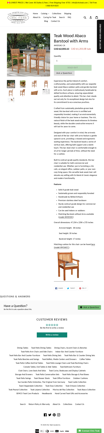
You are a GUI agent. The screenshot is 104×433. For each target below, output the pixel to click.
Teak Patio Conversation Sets (47, 375)
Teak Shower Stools (42, 378)
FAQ (69, 17)
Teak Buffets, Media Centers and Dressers (59, 359)
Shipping (67, 14)
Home (35, 14)
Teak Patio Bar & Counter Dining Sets (79, 356)
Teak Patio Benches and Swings (26, 359)
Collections (56, 14)
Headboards (47, 394)
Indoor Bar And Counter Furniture (69, 352)
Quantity (57, 56)
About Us (36, 17)
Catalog (45, 14)
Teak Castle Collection (77, 382)
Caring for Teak (49, 17)
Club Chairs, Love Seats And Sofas (32, 371)
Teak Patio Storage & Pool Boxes (75, 375)
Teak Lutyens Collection (40, 390)
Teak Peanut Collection (18, 390)
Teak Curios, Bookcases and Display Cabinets (67, 371)
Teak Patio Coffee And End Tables (29, 363)
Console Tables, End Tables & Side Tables (40, 367)
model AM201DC (66, 217)
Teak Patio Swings (23, 378)
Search (62, 17)
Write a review (52, 335)
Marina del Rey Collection (63, 390)
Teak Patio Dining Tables (41, 348)
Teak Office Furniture (61, 378)
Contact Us (55, 21)
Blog (46, 21)
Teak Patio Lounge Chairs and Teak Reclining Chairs (67, 363)
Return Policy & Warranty (39, 404)
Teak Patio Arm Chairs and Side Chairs (36, 352)
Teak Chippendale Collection (30, 386)
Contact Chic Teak (90, 431)
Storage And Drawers (24, 375)
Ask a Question (64, 73)
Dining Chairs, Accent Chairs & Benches (70, 348)
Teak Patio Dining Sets (52, 356)
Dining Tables (22, 348)
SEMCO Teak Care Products (27, 394)
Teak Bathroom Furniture (70, 367)
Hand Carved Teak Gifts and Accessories (71, 394)
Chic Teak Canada (52, 425)
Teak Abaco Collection (86, 390)
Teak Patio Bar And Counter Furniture (24, 356)
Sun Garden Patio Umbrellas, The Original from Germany (41, 382)
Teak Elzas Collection (54, 386)
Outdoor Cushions (80, 378)
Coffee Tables (85, 359)
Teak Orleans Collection (75, 386)
